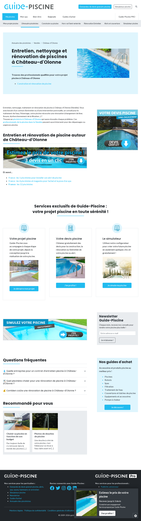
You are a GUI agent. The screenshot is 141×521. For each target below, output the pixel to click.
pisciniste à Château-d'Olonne (27, 119)
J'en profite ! (70, 285)
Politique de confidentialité (35, 510)
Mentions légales (16, 510)
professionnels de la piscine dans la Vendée (22, 122)
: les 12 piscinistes (21, 184)
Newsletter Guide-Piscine (111, 318)
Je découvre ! (117, 407)
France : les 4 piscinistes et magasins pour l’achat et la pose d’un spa (40, 181)
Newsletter (15, 495)
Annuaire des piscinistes (20, 501)
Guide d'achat (16, 498)
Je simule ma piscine (117, 285)
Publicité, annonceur (109, 487)
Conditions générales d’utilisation (61, 510)
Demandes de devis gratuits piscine (95, 6)
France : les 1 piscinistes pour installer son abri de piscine (35, 177)
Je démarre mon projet (24, 288)
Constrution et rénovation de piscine (34, 83)
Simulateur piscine (123, 6)
